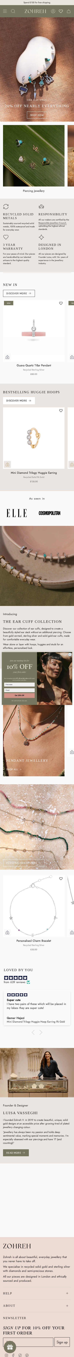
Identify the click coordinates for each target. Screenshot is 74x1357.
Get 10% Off (19, 695)
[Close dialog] (70, 654)
